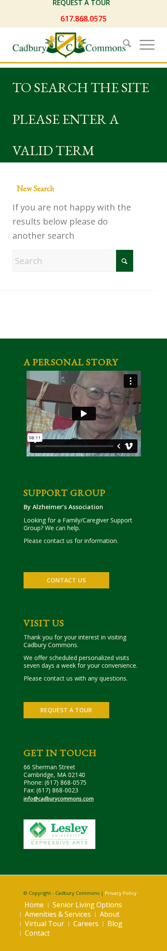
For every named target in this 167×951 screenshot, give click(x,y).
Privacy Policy (121, 893)
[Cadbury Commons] (69, 44)
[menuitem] (83, 3)
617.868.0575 (83, 18)
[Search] (122, 44)
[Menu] (143, 44)
